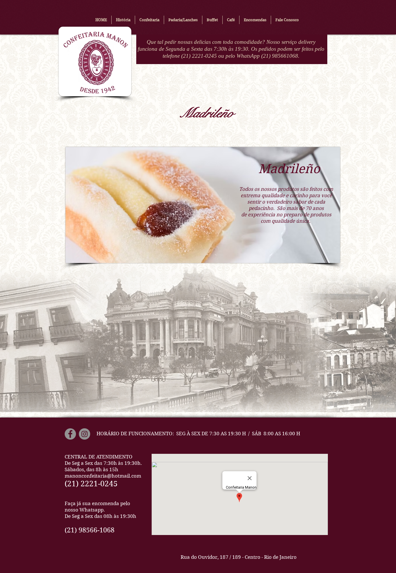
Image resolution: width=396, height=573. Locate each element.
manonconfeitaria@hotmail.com (103, 476)
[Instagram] (84, 434)
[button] (149, 20)
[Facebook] (70, 434)
